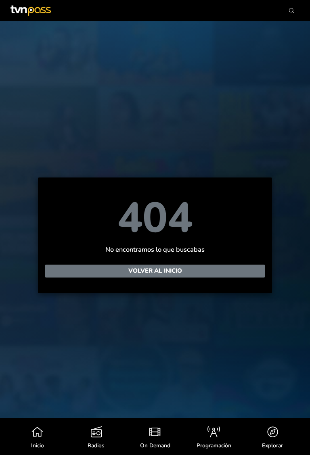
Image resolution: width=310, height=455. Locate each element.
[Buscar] (291, 10)
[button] (272, 436)
